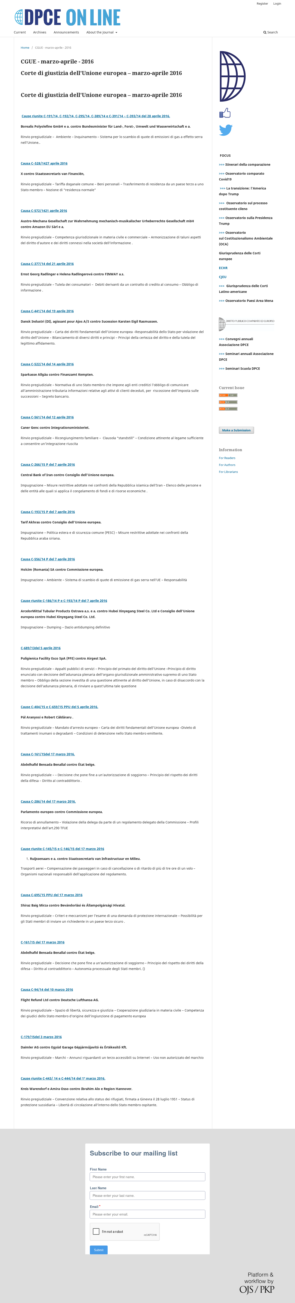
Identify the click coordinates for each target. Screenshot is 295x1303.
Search (272, 32)
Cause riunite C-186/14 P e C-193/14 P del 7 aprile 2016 (64, 600)
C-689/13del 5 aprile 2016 (41, 648)
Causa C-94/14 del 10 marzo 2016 (47, 989)
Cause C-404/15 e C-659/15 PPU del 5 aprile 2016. (59, 707)
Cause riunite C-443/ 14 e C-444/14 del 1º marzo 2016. (63, 1078)
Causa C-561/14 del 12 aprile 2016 (47, 417)
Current (20, 32)
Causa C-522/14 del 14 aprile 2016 (47, 364)
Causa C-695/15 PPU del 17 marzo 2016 (52, 895)
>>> (221, 164)
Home (25, 47)
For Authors (227, 465)
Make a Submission (236, 430)
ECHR (223, 268)
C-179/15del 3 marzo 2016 (41, 1037)
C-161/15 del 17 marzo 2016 (43, 942)
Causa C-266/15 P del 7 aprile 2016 (48, 464)
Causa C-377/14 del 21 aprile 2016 (47, 263)
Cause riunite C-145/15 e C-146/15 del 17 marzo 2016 (62, 849)
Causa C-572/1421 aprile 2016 (44, 210)
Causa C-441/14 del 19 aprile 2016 (47, 311)
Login (277, 3)
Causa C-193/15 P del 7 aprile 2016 (48, 512)
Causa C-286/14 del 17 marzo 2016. (48, 801)
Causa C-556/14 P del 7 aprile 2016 (48, 559)
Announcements (66, 32)
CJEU (223, 277)
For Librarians (228, 472)
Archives (39, 32)
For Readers (227, 458)
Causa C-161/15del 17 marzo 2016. (48, 754)
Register (262, 3)
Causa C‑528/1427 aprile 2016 (44, 163)
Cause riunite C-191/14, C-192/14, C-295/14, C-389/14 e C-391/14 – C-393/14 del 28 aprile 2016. (96, 116)
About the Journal (100, 32)
